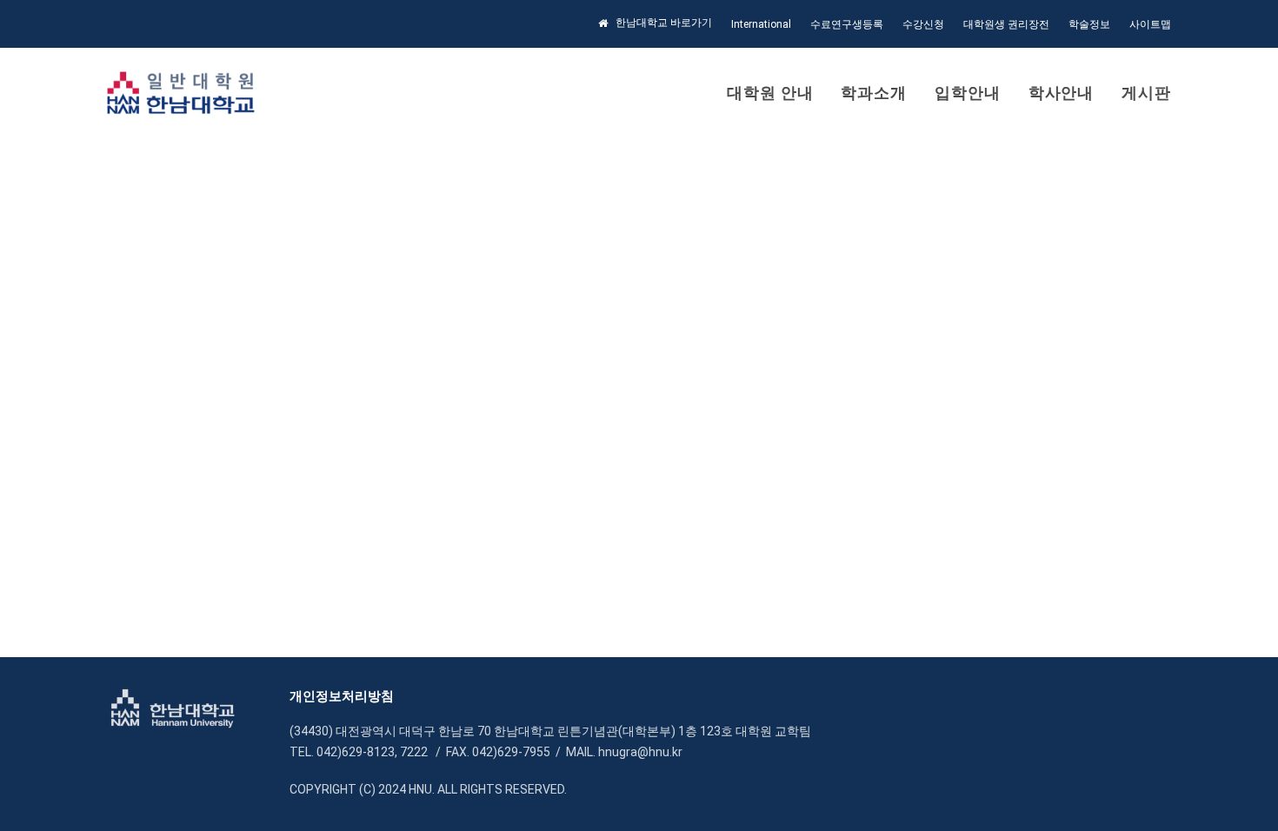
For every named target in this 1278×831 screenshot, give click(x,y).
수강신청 (923, 24)
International (761, 24)
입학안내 (968, 92)
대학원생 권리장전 (1006, 24)
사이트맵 (1150, 24)
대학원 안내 (770, 92)
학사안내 (1061, 92)
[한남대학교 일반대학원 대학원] (181, 93)
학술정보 (1089, 24)
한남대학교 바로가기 (664, 23)
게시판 (1146, 92)
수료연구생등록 (846, 24)
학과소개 (874, 92)
